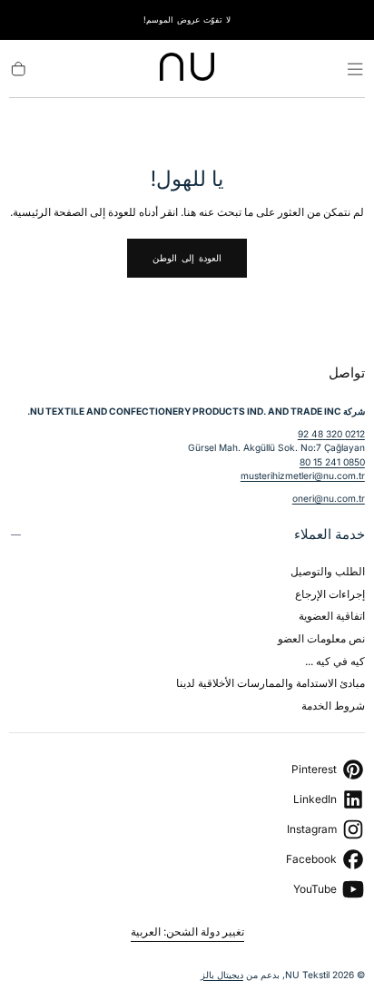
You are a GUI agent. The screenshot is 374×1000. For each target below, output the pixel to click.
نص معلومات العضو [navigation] (321, 638)
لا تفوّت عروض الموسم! (187, 20)
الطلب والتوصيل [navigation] (327, 571)
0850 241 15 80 (332, 461)
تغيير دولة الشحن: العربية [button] (187, 932)
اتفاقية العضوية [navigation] (332, 616)
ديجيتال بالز (222, 974)
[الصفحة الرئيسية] (187, 69)
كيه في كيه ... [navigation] (335, 661)
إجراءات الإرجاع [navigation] (330, 594)
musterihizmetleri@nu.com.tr (303, 475)
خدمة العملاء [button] (329, 534)
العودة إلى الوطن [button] (187, 257)
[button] (355, 69)
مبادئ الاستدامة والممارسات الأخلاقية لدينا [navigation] (270, 683)
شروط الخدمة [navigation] (333, 705)
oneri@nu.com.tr (328, 498)
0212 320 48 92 (331, 433)
